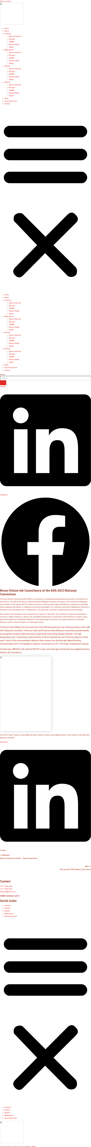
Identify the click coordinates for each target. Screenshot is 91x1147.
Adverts (7, 82)
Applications (8, 50)
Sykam (11, 47)
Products (7, 34)
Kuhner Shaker (14, 44)
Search (2, 374)
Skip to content (5, 1)
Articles (7, 66)
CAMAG (12, 42)
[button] (45, 199)
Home (6, 28)
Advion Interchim (15, 36)
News (6, 98)
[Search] (3, 382)
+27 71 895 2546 (6, 889)
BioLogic (12, 39)
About (6, 31)
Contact (7, 104)
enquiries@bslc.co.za (7, 892)
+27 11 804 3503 (6, 886)
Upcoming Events (10, 101)
